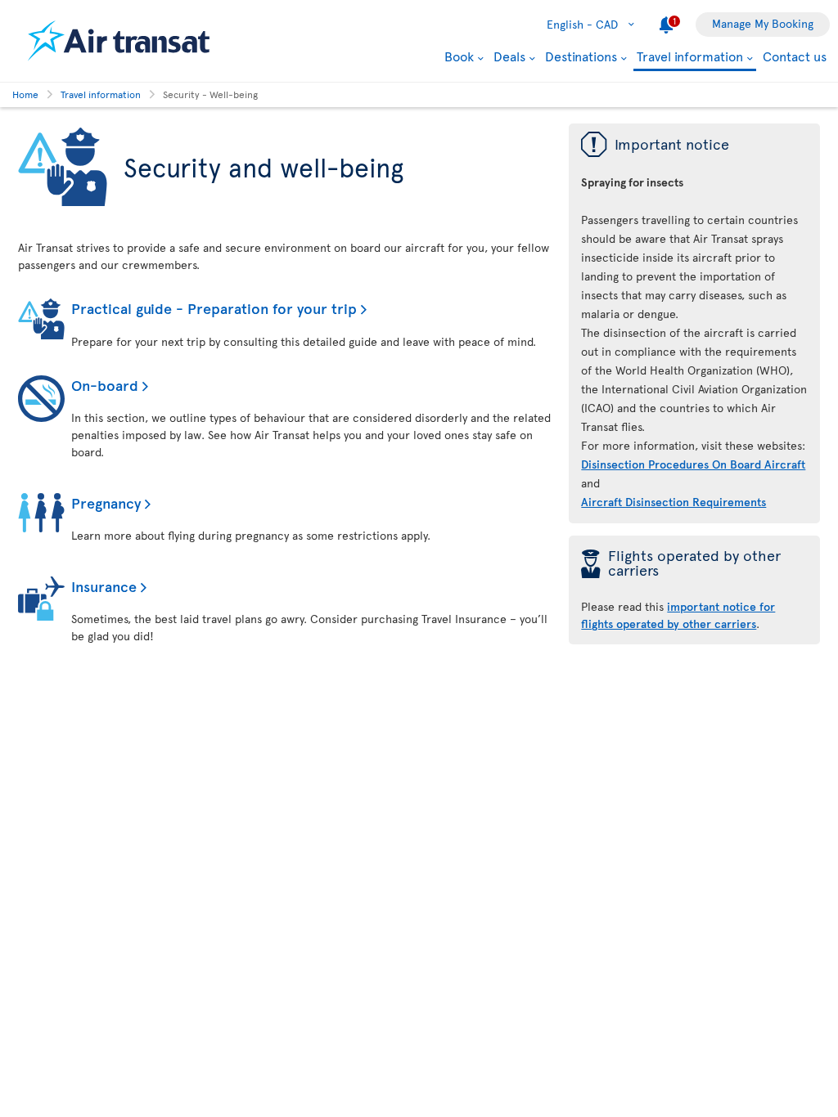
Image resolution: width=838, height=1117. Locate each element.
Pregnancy (106, 502)
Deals (509, 56)
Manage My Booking (762, 23)
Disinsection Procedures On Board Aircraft (693, 464)
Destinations (581, 56)
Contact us (795, 56)
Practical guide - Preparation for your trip (214, 308)
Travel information (689, 57)
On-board (104, 385)
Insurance (104, 586)
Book (459, 56)
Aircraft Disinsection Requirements (673, 501)
